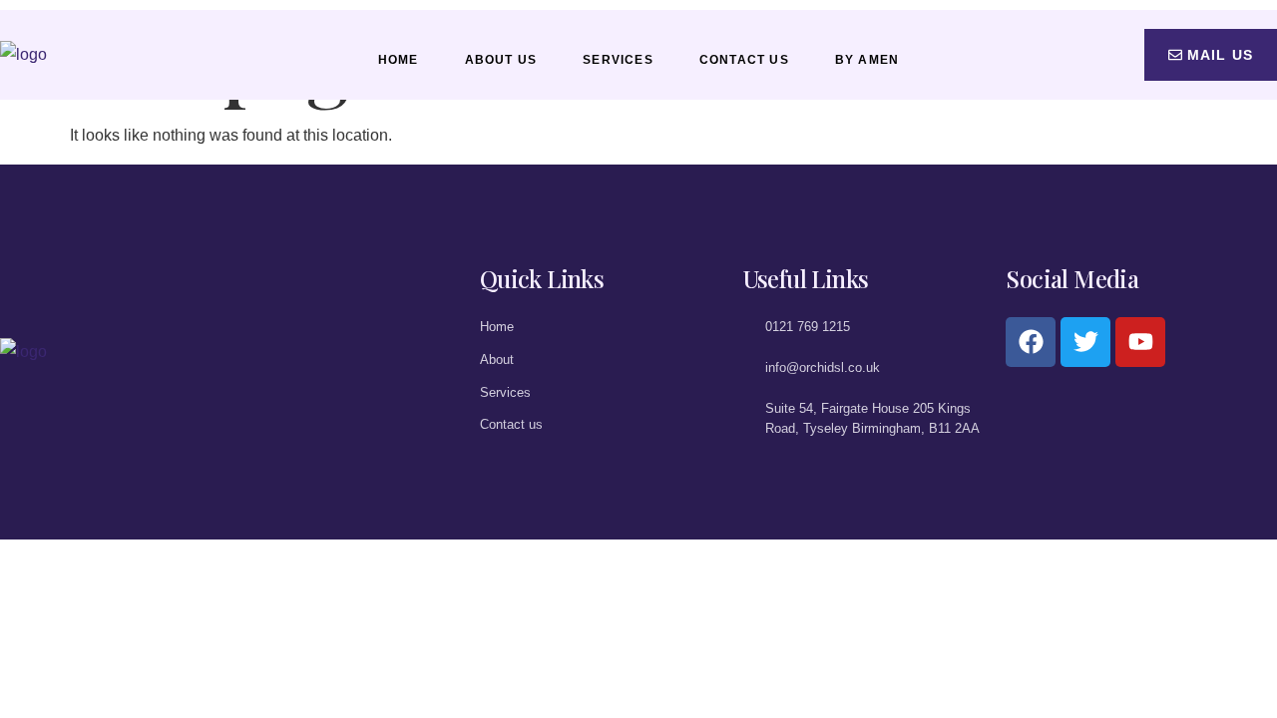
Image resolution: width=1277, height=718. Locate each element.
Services (618, 60)
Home (398, 60)
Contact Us (744, 60)
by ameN (867, 60)
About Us (501, 60)
